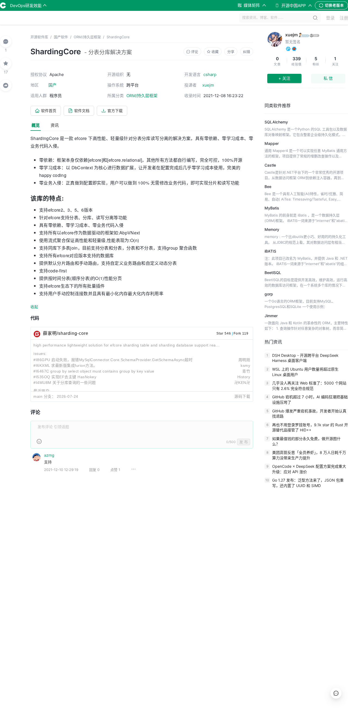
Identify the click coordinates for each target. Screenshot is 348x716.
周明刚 (244, 360)
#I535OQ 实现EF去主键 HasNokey (64, 377)
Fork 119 (241, 333)
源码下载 (242, 396)
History (243, 377)
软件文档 (81, 110)
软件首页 (48, 110)
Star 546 (223, 333)
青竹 (246, 371)
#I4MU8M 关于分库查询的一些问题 (64, 382)
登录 (330, 18)
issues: (39, 353)
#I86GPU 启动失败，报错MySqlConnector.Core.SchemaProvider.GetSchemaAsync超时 (112, 360)
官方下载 (115, 110)
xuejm (291, 34)
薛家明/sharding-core (65, 333)
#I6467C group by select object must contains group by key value (93, 371)
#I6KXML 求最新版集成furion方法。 (65, 365)
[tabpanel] (141, 308)
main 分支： (44, 396)
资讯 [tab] (55, 125)
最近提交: (42, 391)
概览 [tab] (36, 125)
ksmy (245, 365)
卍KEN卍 (242, 382)
